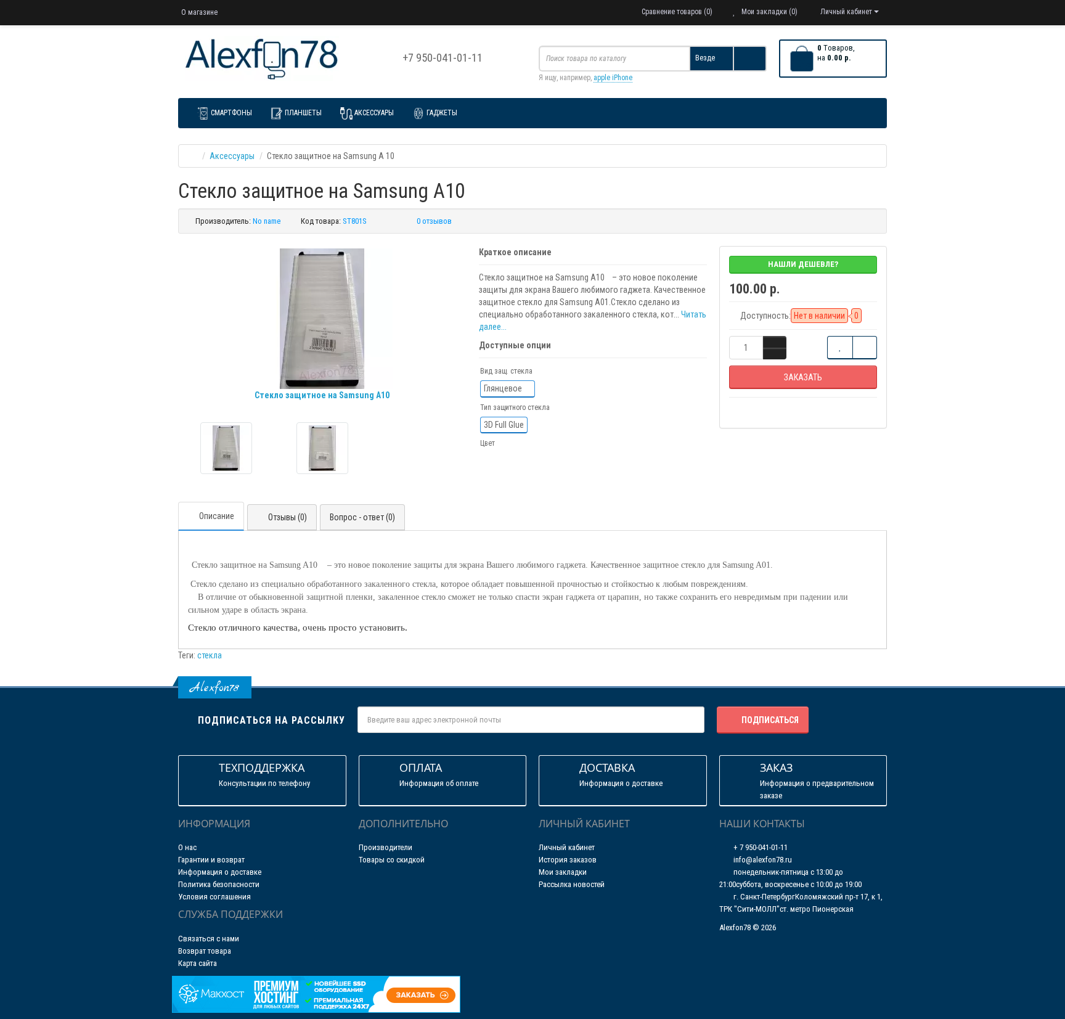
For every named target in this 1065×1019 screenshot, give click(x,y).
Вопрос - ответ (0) (362, 517)
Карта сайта (197, 963)
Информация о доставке (219, 872)
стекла (209, 655)
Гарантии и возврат (211, 859)
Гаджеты (441, 112)
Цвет (487, 443)
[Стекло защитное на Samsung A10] (226, 448)
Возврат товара (204, 951)
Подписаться (770, 720)
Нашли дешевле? (803, 264)
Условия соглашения (214, 896)
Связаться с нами (208, 938)
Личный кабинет (567, 847)
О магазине (199, 12)
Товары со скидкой (392, 859)
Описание (216, 516)
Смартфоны (231, 112)
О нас (187, 847)
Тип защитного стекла (515, 407)
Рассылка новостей (572, 884)
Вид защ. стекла (506, 371)
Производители (385, 847)
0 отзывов (434, 221)
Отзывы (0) (287, 517)
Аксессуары (374, 112)
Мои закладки (563, 872)
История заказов (568, 859)
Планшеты (303, 112)
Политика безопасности (218, 884)
